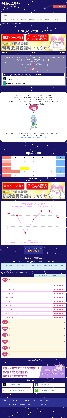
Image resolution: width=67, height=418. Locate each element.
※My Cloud (7, 305)
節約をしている (33, 251)
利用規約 (47, 400)
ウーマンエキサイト (10, 285)
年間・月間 (14, 19)
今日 (33, 52)
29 (24, 175)
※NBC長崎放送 (9, 289)
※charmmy (7, 301)
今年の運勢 (54, 19)
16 (33, 168)
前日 (5, 52)
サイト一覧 (21, 404)
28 (15, 175)
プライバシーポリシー (9, 404)
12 (60, 164)
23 (33, 171)
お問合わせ (42, 404)
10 (42, 164)
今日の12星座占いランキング (10, 7)
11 (51, 164)
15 (24, 168)
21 (15, 171)
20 (6, 171)
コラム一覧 (16, 400)
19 (60, 168)
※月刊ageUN (8, 293)
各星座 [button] (5, 19)
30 (33, 175)
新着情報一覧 (7, 400)
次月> (39, 153)
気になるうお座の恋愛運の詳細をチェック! (33, 137)
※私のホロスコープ (10, 313)
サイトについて (26, 400)
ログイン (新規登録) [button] (59, 6)
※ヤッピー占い (9, 309)
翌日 (61, 52)
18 (51, 168)
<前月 (27, 153)
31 (42, 175)
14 (15, 168)
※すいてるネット (10, 297)
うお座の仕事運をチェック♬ (33, 360)
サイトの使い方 (32, 404)
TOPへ (4, 15)
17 (42, 168)
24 (42, 171)
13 (6, 168)
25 (51, 171)
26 (60, 171)
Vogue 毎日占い (9, 317)
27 (6, 175)
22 (24, 171)
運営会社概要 (38, 400)
